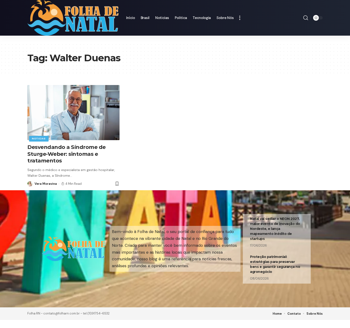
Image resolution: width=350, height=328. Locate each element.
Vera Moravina (46, 184)
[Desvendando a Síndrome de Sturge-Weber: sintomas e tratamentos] (73, 112)
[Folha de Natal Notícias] (73, 18)
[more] (239, 18)
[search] (305, 18)
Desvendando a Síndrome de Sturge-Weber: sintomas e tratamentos (66, 154)
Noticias (39, 138)
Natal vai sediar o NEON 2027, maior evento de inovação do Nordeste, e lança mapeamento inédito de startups (275, 229)
